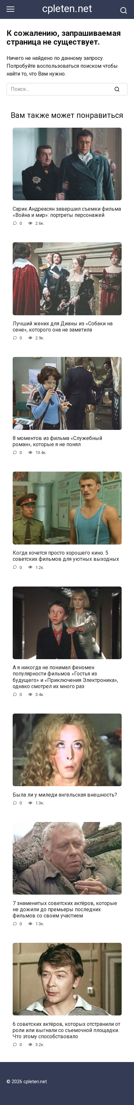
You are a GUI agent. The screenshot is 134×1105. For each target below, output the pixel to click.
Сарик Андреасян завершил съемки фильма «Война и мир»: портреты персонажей (67, 211)
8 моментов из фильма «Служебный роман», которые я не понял (57, 441)
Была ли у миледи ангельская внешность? (65, 794)
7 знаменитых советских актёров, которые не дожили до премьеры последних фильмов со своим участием (65, 909)
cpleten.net (67, 9)
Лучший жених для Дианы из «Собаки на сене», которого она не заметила (63, 326)
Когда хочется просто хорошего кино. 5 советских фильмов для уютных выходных (66, 556)
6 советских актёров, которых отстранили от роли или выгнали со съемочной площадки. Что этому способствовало (66, 1030)
